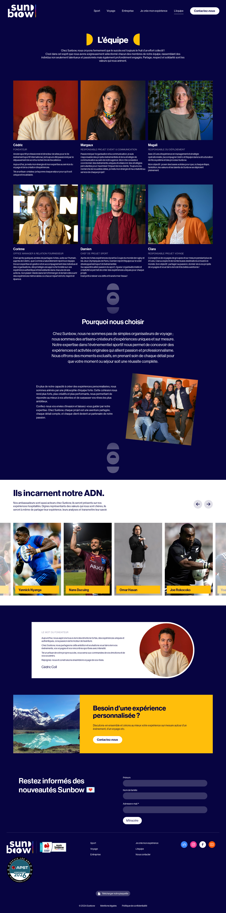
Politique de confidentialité (134, 905)
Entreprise (128, 10)
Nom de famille (130, 790)
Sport (97, 10)
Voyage (111, 10)
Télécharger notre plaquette (115, 893)
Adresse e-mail (131, 803)
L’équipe (178, 10)
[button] (198, 504)
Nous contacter (143, 854)
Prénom (127, 777)
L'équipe (140, 849)
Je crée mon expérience (153, 10)
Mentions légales (108, 905)
